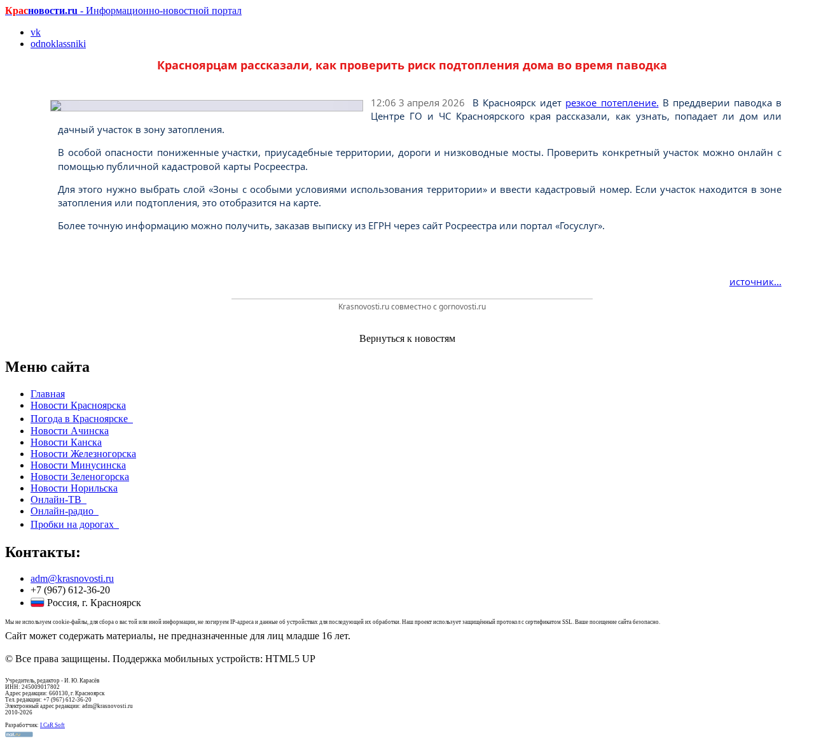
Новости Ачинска (70, 430)
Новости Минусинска (78, 465)
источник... (755, 281)
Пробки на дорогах (75, 524)
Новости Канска (66, 442)
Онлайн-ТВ (58, 499)
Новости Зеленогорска (80, 476)
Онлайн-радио (65, 511)
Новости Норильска (74, 488)
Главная (48, 393)
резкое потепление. (611, 102)
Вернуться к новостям (407, 338)
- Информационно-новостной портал (123, 10)
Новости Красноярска (78, 405)
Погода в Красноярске (82, 418)
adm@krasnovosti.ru (72, 578)
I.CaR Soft (52, 725)
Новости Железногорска (83, 453)
